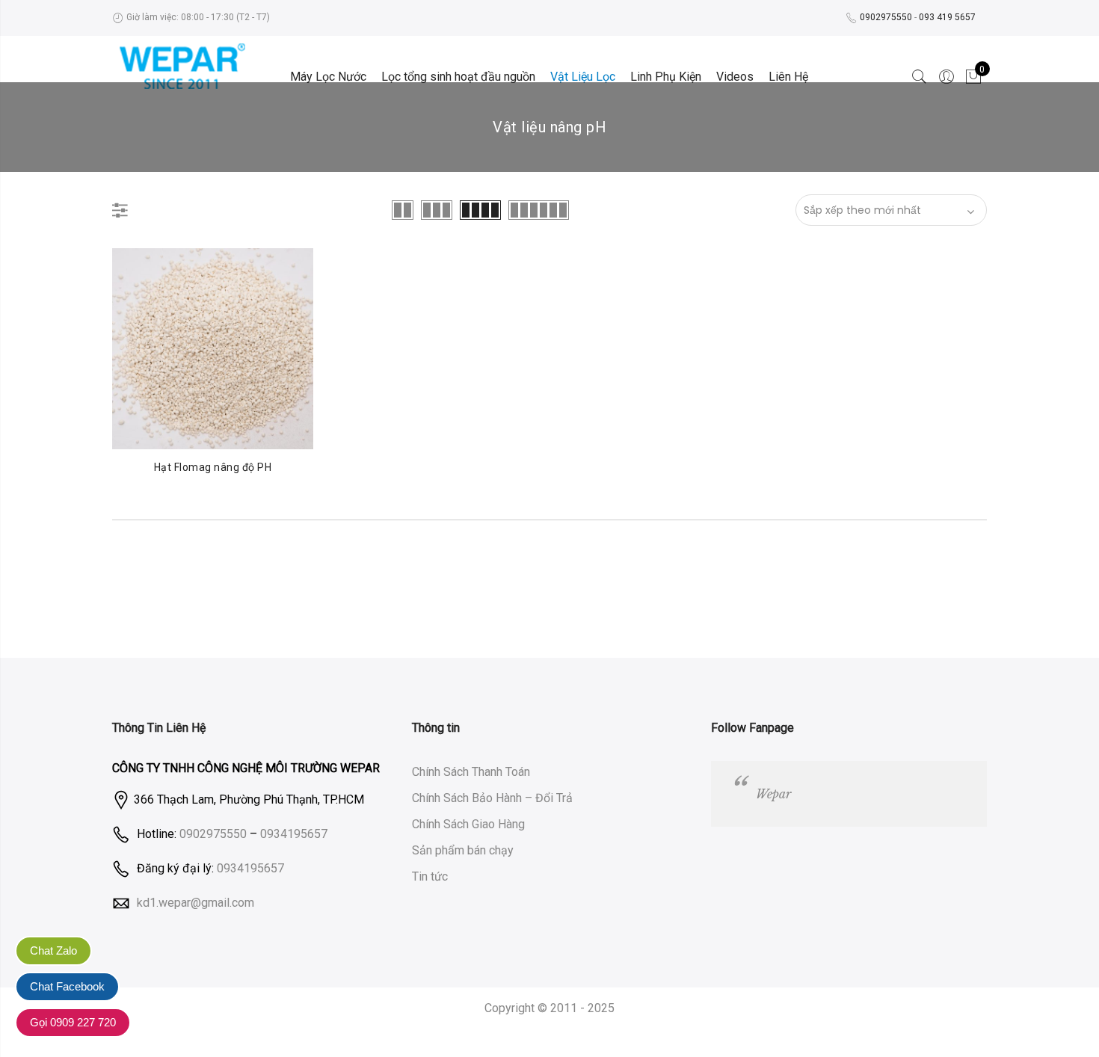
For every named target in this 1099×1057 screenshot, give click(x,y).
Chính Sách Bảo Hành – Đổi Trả (492, 798)
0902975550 (886, 17)
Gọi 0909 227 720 (73, 1022)
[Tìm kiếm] (919, 77)
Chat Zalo (53, 950)
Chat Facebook (67, 986)
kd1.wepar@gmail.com (195, 902)
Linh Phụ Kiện (665, 77)
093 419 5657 (947, 17)
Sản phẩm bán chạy (463, 850)
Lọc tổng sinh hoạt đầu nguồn (458, 77)
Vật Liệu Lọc (582, 77)
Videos (735, 77)
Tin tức (430, 876)
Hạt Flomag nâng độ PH (213, 467)
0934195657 (293, 834)
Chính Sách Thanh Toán (471, 772)
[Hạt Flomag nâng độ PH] (212, 348)
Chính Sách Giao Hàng (468, 824)
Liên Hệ (788, 77)
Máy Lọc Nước (328, 77)
